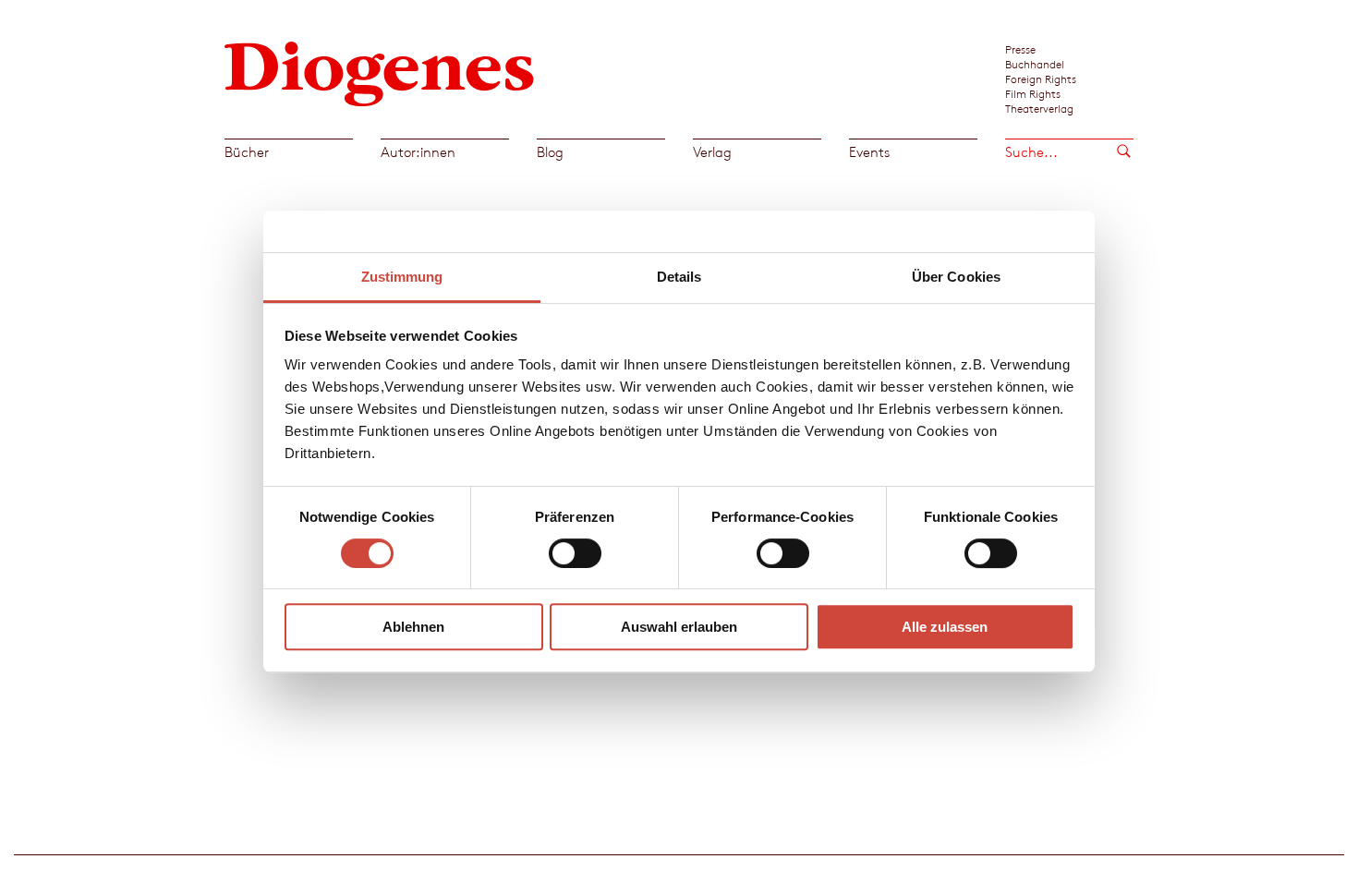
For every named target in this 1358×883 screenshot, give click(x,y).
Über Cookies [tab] (956, 276)
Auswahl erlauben (679, 627)
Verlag (712, 152)
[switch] (575, 553)
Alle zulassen (945, 627)
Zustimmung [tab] (402, 276)
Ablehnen (413, 627)
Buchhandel (1034, 63)
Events (869, 152)
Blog (550, 152)
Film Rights (1033, 93)
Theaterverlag (1039, 108)
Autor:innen (418, 152)
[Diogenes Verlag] (379, 71)
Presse (1020, 49)
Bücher (246, 152)
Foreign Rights (1040, 78)
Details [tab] (679, 276)
